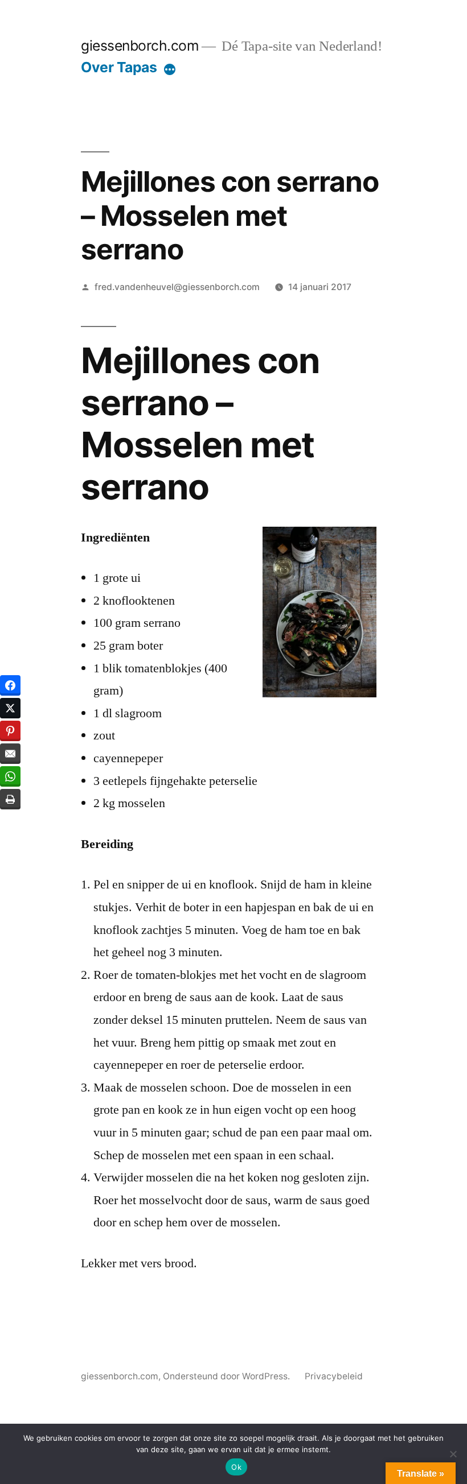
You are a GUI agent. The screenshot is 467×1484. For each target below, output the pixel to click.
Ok (236, 1466)
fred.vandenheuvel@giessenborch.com (177, 287)
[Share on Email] (10, 753)
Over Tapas (119, 67)
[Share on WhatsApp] (10, 776)
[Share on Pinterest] (10, 731)
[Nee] (452, 1454)
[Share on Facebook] (10, 685)
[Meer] (170, 69)
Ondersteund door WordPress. (227, 1376)
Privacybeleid (334, 1376)
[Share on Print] (10, 799)
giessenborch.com (140, 45)
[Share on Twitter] (10, 708)
